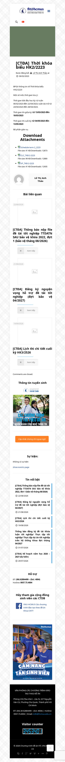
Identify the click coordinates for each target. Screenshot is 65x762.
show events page (21, 467)
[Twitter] (30, 753)
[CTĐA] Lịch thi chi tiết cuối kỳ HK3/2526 (32, 350)
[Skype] (18, 753)
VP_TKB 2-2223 (27, 163)
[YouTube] (38, 753)
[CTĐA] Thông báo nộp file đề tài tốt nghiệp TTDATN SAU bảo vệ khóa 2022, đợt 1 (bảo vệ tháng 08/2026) (32, 235)
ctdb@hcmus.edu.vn (42, 714)
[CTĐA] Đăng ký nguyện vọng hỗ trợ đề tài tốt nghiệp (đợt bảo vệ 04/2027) (32, 294)
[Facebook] (22, 753)
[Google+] (26, 753)
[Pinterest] (46, 753)
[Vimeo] (34, 753)
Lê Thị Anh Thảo (40, 73)
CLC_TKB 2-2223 (28, 155)
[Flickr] (42, 753)
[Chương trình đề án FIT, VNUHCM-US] (32, 11)
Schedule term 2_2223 (30, 147)
